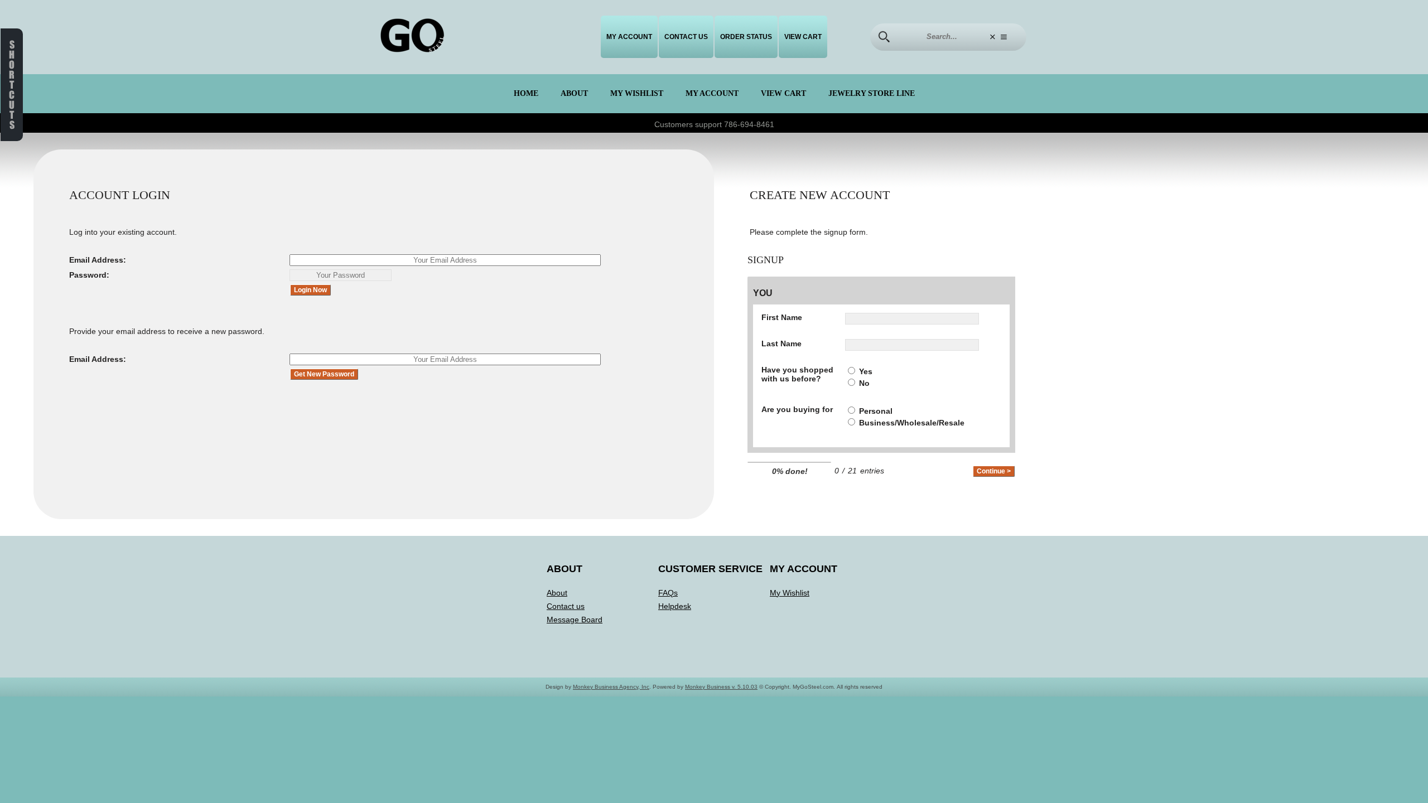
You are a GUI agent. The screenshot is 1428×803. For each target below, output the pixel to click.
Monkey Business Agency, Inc (611, 687)
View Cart (803, 37)
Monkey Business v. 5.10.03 (721, 687)
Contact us (686, 37)
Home (526, 93)
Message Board (574, 619)
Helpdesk (674, 606)
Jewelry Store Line (871, 93)
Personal (876, 411)
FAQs (668, 592)
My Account (629, 37)
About (574, 93)
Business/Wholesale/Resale (911, 422)
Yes (865, 371)
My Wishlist (636, 93)
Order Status (746, 37)
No (864, 383)
